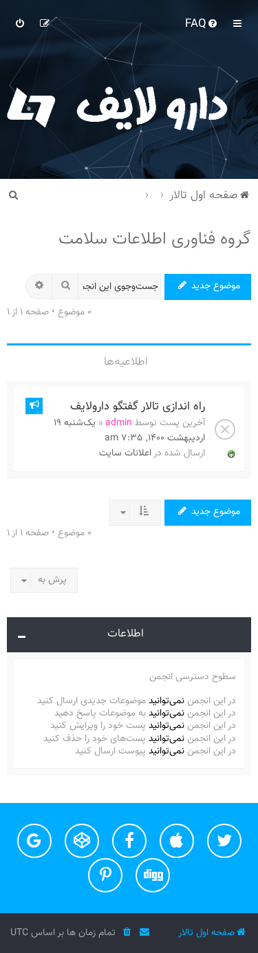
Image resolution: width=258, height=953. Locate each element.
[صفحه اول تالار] (129, 106)
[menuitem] (202, 24)
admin (118, 423)
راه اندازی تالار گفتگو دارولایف (137, 407)
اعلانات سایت (125, 453)
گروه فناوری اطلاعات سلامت (154, 239)
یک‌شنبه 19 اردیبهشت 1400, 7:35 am (129, 431)
